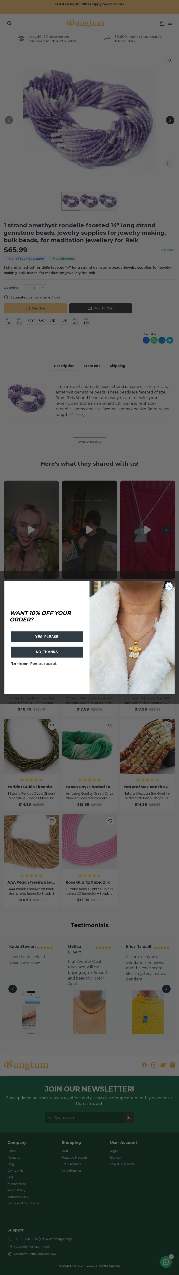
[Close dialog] (169, 586)
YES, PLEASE (47, 637)
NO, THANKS (47, 652)
